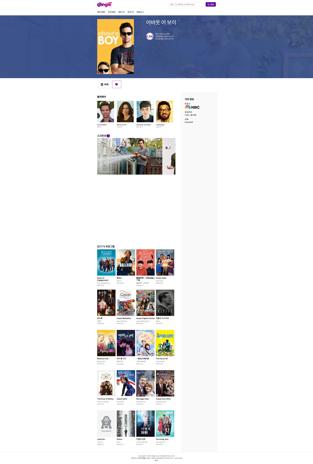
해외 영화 (101, 11)
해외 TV (121, 11)
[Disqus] (136, 209)
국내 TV (130, 11)
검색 (212, 4)
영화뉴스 (140, 11)
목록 (106, 84)
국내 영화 (111, 11)
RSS (156, 460)
